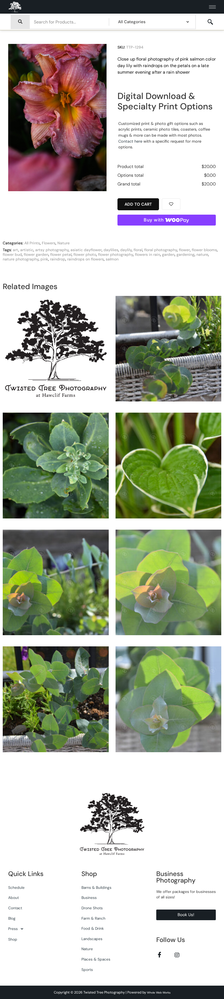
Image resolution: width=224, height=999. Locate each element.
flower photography (115, 254)
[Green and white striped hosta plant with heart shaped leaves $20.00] (169, 468)
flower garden (36, 254)
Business (89, 897)
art (15, 249)
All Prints (32, 243)
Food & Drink (92, 928)
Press (13, 928)
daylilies (111, 249)
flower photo (84, 254)
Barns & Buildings (96, 887)
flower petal (61, 254)
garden (168, 254)
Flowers (48, 243)
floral (138, 249)
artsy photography (52, 249)
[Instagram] (177, 954)
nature (202, 254)
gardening (185, 254)
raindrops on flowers (85, 259)
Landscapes (91, 939)
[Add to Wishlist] (171, 204)
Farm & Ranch (93, 918)
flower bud (12, 254)
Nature (63, 243)
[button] (210, 22)
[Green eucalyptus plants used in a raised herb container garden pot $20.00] (56, 585)
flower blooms (204, 249)
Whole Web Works (158, 992)
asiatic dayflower (86, 249)
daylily (126, 249)
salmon (112, 259)
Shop (12, 939)
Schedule (16, 887)
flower (184, 249)
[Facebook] (159, 954)
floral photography (160, 249)
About (13, 897)
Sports (87, 969)
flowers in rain (147, 254)
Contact (15, 908)
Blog (12, 918)
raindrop (57, 259)
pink (44, 259)
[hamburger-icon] (212, 7)
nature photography (21, 259)
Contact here (130, 141)
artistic (26, 249)
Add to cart (138, 204)
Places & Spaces (95, 959)
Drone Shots (92, 908)
